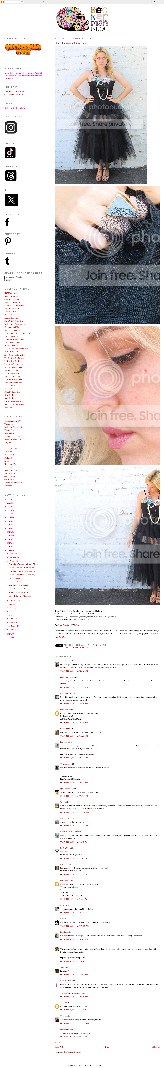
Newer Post (59, 1047)
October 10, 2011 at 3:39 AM (74, 1023)
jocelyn (63, 905)
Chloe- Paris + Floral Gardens (19, 589)
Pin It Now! (63, 637)
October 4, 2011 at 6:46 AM (74, 939)
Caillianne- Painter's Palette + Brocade (22, 567)
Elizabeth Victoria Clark (69, 831)
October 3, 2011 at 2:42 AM (74, 671)
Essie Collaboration (11, 395)
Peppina (82, 630)
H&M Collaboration (11, 293)
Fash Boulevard (65, 980)
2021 (9, 517)
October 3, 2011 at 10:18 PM (74, 926)
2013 (9, 543)
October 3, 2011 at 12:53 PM (74, 825)
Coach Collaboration (11, 299)
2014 (9, 539)
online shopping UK (67, 1029)
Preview (7, 455)
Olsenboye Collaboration (13, 367)
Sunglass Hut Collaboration (14, 339)
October (12, 561)
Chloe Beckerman (81, 647)
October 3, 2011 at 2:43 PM (74, 858)
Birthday (7, 458)
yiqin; (62, 967)
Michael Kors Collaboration (14, 361)
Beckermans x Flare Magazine (15, 324)
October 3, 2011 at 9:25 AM (74, 782)
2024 (9, 506)
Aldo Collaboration (11, 398)
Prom (78, 625)
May (11, 615)
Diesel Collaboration (11, 308)
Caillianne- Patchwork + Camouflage (22, 574)
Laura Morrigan (66, 693)
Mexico (7, 485)
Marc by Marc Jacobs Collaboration (17, 333)
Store (6, 467)
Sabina (62, 945)
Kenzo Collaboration (11, 311)
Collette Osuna (65, 728)
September (13, 600)
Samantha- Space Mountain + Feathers (22, 571)
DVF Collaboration (11, 370)
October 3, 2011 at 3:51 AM (74, 687)
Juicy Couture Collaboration (14, 355)
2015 (9, 536)
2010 (9, 634)
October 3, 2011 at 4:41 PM (74, 912)
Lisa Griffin (64, 864)
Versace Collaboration (12, 315)
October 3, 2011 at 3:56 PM (74, 874)
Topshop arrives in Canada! (18, 592)
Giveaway (8, 479)
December (13, 553)
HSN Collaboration (11, 345)
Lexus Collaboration (11, 318)
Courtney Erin (65, 764)
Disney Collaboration (12, 302)
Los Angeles (8, 448)
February (12, 626)
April (11, 618)
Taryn (62, 802)
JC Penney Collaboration (13, 379)
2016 (9, 532)
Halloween (8, 464)
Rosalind (63, 932)
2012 (9, 546)
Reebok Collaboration (12, 342)
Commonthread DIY (11, 327)
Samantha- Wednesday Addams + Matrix (23, 564)
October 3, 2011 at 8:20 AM (74, 758)
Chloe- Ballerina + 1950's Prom (70, 42)
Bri (61, 918)
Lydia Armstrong (66, 788)
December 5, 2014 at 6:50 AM (74, 1036)
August (12, 604)
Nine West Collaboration (13, 382)
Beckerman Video (10, 439)
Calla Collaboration (11, 389)
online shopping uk (67, 677)
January (12, 629)
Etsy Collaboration (11, 336)
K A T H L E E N (66, 818)
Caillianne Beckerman (12, 94)
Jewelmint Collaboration (13, 385)
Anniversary (8, 473)
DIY (6, 445)
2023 (9, 510)
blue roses (63, 742)
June (11, 611)
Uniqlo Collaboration (12, 376)
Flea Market (8, 451)
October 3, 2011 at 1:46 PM (74, 842)
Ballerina (66, 625)
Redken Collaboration (12, 352)
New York (8, 433)
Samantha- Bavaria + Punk (18, 585)
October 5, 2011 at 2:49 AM (74, 974)
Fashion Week (9, 430)
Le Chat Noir (65, 848)
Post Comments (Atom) (72, 1052)
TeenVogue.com (10, 407)
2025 (9, 503)
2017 (9, 528)
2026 (9, 499)
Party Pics (8, 442)
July (11, 607)
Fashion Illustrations (11, 482)
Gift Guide (8, 476)
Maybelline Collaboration (13, 364)
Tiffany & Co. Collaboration (14, 305)
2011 (9, 550)
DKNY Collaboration (12, 330)
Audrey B (63, 1002)
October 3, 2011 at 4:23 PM (74, 899)
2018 (9, 524)
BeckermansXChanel (11, 296)
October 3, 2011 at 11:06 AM (74, 812)
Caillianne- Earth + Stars (18, 582)
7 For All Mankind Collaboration (16, 348)
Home (107, 1047)
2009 (9, 637)
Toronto (7, 424)
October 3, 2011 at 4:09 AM (74, 722)
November (13, 557)
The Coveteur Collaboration (14, 358)
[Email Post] (104, 645)
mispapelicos (65, 709)
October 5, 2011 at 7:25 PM (74, 1010)
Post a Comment (60, 1042)
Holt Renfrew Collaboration (14, 404)
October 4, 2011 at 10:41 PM (74, 961)
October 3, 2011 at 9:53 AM (74, 796)
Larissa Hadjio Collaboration (14, 401)
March (11, 622)
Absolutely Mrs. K (66, 661)
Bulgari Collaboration (12, 392)
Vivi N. (63, 1016)
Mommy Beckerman (11, 436)
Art (5, 461)
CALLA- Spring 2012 (17, 578)
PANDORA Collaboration (13, 321)
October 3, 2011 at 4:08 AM (74, 703)
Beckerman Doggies (11, 427)
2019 (9, 521)
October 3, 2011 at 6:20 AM (74, 736)
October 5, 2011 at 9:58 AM (74, 996)
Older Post (156, 1047)
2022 (9, 513)
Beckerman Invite (10, 470)
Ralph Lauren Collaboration (14, 373)
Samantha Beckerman (12, 91)
